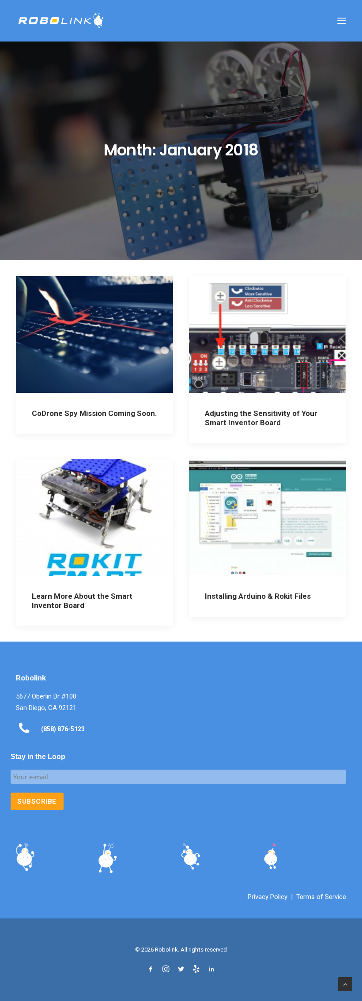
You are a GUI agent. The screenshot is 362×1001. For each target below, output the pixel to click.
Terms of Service (321, 897)
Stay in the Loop (38, 756)
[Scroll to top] (345, 984)
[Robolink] (61, 21)
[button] (341, 21)
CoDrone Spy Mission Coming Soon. (94, 413)
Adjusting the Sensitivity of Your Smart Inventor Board (261, 418)
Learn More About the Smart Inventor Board (82, 600)
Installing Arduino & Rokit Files (258, 596)
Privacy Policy (267, 897)
